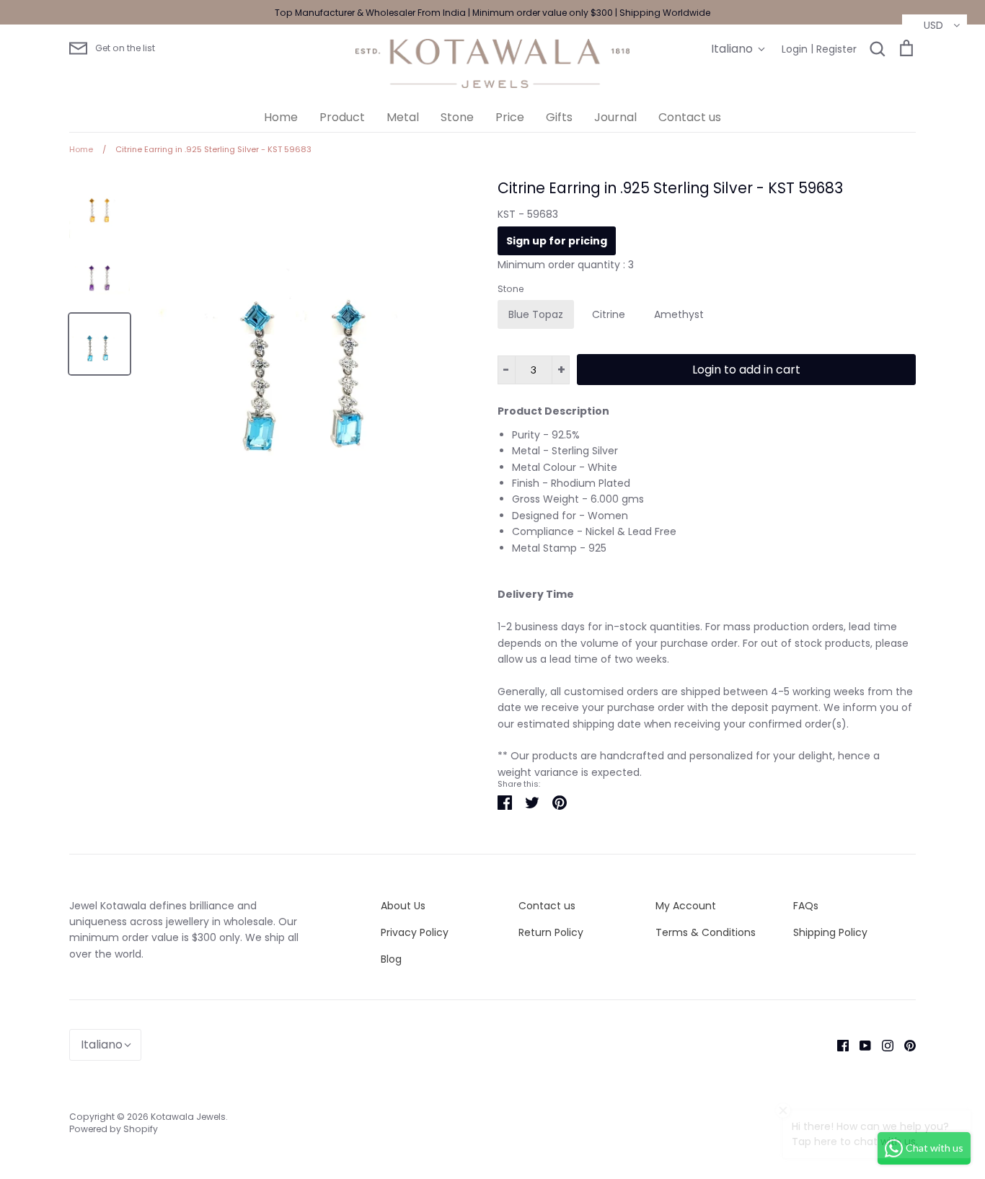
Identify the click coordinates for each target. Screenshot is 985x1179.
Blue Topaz (535, 314)
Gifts (559, 117)
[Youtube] (860, 1045)
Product (342, 117)
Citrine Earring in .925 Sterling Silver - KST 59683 (670, 187)
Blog (391, 959)
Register (836, 49)
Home (281, 117)
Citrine (608, 314)
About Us (403, 905)
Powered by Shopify (113, 1129)
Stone (457, 117)
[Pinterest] (904, 1045)
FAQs (805, 905)
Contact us (689, 117)
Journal (615, 117)
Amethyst (679, 314)
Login (795, 49)
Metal (403, 117)
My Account (685, 905)
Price (509, 117)
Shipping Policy (830, 932)
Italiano (732, 48)
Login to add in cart (746, 369)
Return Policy (550, 932)
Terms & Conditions (705, 932)
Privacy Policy (415, 932)
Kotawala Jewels (188, 1116)
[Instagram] (882, 1045)
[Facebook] (837, 1045)
